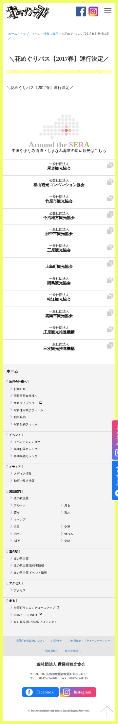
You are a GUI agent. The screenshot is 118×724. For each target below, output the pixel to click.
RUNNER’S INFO (25, 615)
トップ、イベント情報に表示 (39, 33)
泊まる (18, 534)
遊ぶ (67, 512)
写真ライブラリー (25, 403)
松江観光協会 (59, 297)
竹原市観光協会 (59, 199)
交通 (67, 526)
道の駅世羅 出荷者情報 (29, 565)
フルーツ (20, 505)
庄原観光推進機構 (59, 330)
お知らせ (20, 389)
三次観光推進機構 (59, 346)
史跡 (67, 541)
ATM (17, 541)
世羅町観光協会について (30, 640)
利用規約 (20, 417)
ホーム (12, 33)
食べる (68, 534)
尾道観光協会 (59, 166)
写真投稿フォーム (25, 424)
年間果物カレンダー (27, 456)
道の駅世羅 (21, 498)
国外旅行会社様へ (25, 395)
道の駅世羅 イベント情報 (30, 572)
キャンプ (20, 519)
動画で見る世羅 (24, 480)
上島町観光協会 (59, 266)
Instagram (82, 692)
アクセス (20, 590)
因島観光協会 (59, 281)
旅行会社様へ (73, 650)
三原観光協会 (59, 248)
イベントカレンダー (27, 441)
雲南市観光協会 (59, 313)
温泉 (17, 526)
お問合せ (56, 640)
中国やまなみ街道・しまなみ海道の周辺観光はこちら (59, 151)
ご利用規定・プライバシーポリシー (89, 640)
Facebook (45, 692)
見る (67, 505)
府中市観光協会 (59, 231)
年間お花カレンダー (27, 449)
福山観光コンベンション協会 (59, 183)
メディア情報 (22, 473)
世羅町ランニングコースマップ (34, 607)
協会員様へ (51, 650)
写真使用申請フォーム (28, 410)
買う (17, 512)
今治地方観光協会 (59, 215)
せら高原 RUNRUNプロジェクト (35, 622)
